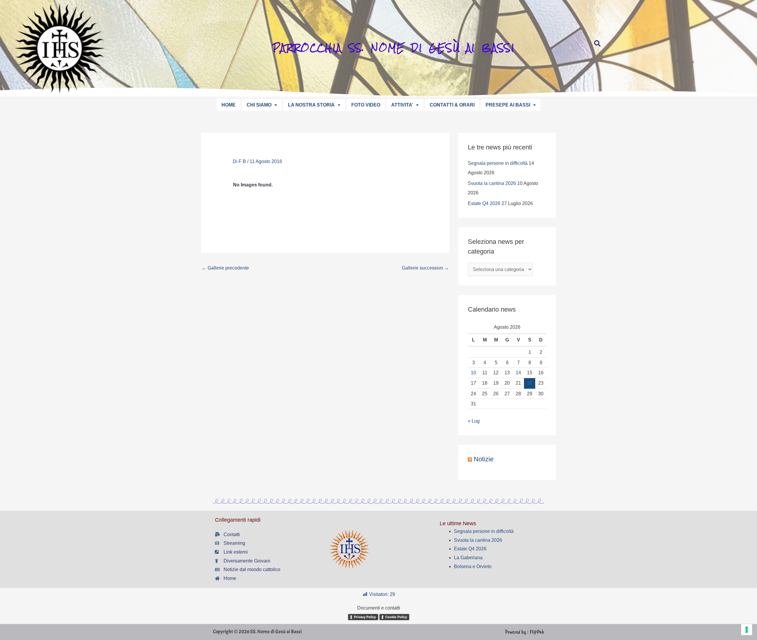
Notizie (484, 459)
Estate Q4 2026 (484, 203)
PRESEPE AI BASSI (508, 104)
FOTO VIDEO (365, 104)
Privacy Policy (365, 617)
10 (473, 372)
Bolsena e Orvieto (472, 566)
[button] (262, 105)
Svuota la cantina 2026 (492, 183)
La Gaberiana (468, 557)
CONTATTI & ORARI (452, 104)
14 (518, 372)
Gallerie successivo (425, 267)
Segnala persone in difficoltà (498, 163)
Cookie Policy (396, 617)
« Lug (474, 420)
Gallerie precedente (225, 267)
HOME (228, 104)
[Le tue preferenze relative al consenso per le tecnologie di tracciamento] (746, 629)
